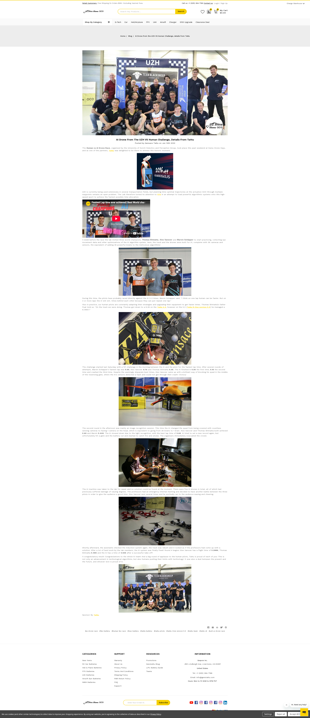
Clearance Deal (202, 22)
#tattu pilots (159, 631)
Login (216, 3)
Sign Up (224, 3)
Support (117, 686)
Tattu (111, 150)
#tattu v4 (203, 631)
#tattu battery (146, 631)
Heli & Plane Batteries (92, 668)
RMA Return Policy (122, 679)
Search (181, 11)
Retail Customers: (89, 3)
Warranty (118, 660)
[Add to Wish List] (202, 11)
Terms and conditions (124, 671)
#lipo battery (133, 631)
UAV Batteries (88, 675)
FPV (148, 22)
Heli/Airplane (137, 22)
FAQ (116, 682)
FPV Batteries (88, 671)
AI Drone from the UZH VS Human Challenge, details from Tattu (155, 139)
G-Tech (118, 22)
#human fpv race (119, 631)
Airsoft (163, 22)
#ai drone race (91, 631)
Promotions (151, 660)
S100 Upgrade (186, 22)
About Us (118, 664)
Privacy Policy (120, 668)
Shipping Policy (121, 675)
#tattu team (193, 631)
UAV (155, 22)
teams (149, 671)
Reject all (281, 714)
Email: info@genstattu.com (202, 677)
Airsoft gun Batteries (91, 679)
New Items (87, 660)
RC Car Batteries (89, 664)
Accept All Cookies (298, 714)
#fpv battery (105, 631)
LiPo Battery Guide (154, 668)
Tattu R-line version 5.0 (198, 307)
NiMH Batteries (88, 682)
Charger (173, 22)
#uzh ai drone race (217, 631)
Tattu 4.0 (161, 307)
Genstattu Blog (153, 664)
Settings (268, 714)
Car (126, 22)
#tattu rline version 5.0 (176, 631)
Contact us (208, 3)
